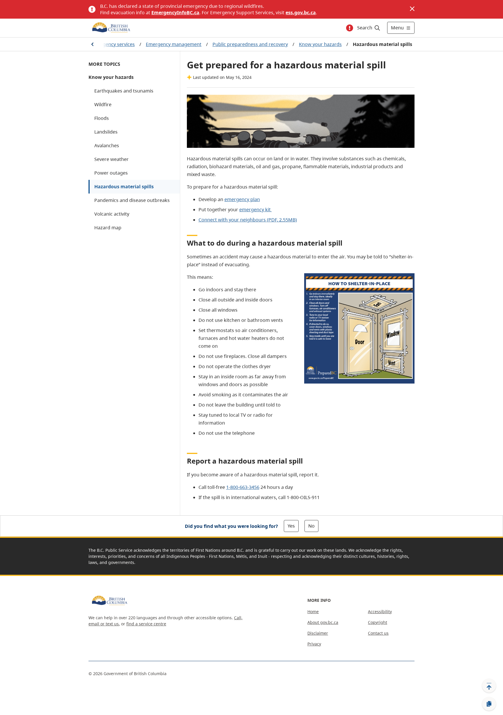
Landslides (106, 132)
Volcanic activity (111, 214)
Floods (101, 118)
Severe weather (111, 159)
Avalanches (106, 145)
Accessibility (380, 611)
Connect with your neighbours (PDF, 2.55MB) (248, 220)
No (311, 526)
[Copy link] (489, 704)
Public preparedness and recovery (250, 44)
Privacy (314, 644)
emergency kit (255, 209)
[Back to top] (489, 686)
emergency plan (242, 199)
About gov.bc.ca (322, 622)
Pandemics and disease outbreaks (132, 200)
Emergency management (173, 44)
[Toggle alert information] (349, 27)
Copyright (377, 622)
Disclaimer (317, 633)
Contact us (378, 633)
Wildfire (102, 104)
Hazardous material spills (124, 186)
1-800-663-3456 (242, 487)
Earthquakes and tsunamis (123, 91)
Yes (291, 526)
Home (313, 611)
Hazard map (107, 227)
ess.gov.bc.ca (301, 12)
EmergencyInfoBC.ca (175, 12)
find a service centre (146, 624)
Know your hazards (320, 44)
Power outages (111, 173)
